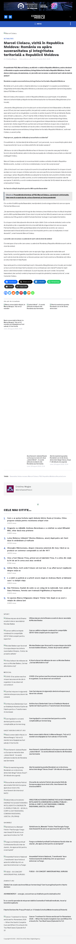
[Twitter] (9, 293)
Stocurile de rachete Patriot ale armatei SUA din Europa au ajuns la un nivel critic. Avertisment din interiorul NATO (48, 784)
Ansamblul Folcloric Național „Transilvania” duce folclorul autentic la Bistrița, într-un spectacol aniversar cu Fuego (47, 859)
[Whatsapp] (32, 293)
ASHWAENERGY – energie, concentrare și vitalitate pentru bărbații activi (32, 894)
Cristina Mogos (11, 59)
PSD (40, 476)
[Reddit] (13, 293)
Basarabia (13, 476)
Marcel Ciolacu (33, 476)
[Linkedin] (17, 293)
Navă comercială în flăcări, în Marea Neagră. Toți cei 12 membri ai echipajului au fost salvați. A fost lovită (14, 323)
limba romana (22, 476)
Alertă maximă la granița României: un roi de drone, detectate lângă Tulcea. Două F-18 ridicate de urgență (60, 459)
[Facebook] (5, 293)
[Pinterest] (21, 293)
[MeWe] (25, 293)
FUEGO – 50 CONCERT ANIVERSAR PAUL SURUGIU (48, 871)
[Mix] (29, 293)
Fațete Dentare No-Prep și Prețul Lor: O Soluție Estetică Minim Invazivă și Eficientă (35, 910)
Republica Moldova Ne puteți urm (54, 476)
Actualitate (9, 38)
